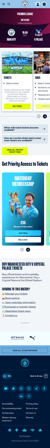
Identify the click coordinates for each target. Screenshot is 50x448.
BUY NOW (17, 106)
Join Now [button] (23, 233)
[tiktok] (36, 388)
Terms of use (31, 408)
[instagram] (21, 388)
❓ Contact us (9, 315)
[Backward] (28, 250)
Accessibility (7, 404)
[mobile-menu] (3, 4)
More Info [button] (23, 240)
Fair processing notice (11, 408)
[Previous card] (39, 116)
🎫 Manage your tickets (15, 293)
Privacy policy (32, 404)
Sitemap (29, 417)
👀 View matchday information (19, 302)
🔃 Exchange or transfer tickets (19, 306)
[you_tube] (5, 388)
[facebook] (44, 388)
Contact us (31, 413)
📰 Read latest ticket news (16, 311)
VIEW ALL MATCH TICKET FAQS (15, 151)
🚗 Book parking (11, 298)
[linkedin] (21, 396)
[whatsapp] (13, 388)
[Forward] (22, 250)
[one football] (29, 396)
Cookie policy (8, 413)
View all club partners (25, 351)
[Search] (9, 4)
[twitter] (28, 388)
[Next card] (45, 116)
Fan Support (25, 436)
